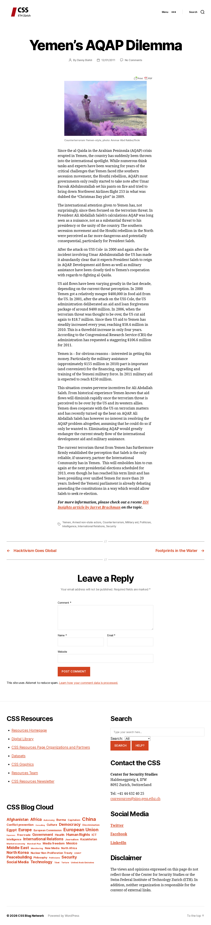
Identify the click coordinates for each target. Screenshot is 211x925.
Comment (64, 602)
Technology (41, 861)
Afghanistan (18, 819)
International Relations (91, 526)
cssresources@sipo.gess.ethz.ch (135, 799)
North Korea (18, 852)
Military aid (131, 522)
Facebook (118, 834)
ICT (94, 835)
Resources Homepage (29, 730)
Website (62, 651)
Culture (52, 824)
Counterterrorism (113, 522)
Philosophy (40, 857)
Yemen (66, 522)
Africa (36, 819)
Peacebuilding (19, 857)
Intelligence (69, 526)
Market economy (16, 843)
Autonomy (49, 820)
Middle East (18, 847)
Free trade (23, 835)
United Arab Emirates (82, 862)
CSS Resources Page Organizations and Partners (51, 747)
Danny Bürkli (84, 60)
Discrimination (91, 824)
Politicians (54, 857)
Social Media (18, 862)
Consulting (40, 825)
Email (111, 635)
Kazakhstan (88, 839)
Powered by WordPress (63, 915)
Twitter (117, 825)
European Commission (48, 830)
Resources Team (25, 773)
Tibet (57, 862)
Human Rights (78, 834)
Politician (145, 522)
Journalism (71, 839)
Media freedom (54, 843)
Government (42, 835)
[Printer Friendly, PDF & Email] (143, 78)
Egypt (12, 830)
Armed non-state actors (86, 522)
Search (120, 745)
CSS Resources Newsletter (33, 781)
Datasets (19, 756)
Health (59, 835)
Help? (140, 745)
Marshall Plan (34, 843)
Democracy (70, 824)
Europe (25, 829)
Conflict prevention (20, 824)
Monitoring (37, 848)
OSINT (77, 853)
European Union (80, 829)
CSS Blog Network (31, 915)
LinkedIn (118, 843)
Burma (61, 820)
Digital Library (23, 739)
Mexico (71, 843)
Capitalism (74, 820)
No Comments (133, 60)
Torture (65, 862)
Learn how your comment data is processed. (88, 683)
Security (111, 526)
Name (62, 635)
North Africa (69, 848)
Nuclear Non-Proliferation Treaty (51, 853)
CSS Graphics (23, 764)
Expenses (11, 835)
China (89, 819)
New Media (52, 848)
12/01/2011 (108, 60)
